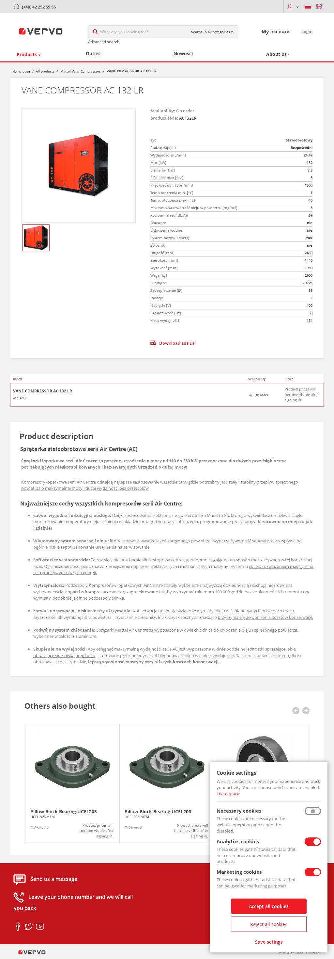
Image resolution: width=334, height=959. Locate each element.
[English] (319, 6)
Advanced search (103, 41)
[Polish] (307, 6)
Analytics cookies (238, 841)
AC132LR (19, 398)
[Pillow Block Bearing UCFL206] (167, 784)
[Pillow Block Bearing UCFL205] (72, 784)
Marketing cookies (239, 871)
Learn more (228, 793)
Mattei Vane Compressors (80, 71)
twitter (29, 927)
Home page (21, 71)
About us (276, 54)
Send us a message (53, 879)
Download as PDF (177, 343)
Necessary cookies (239, 810)
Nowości (183, 53)
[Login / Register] (292, 6)
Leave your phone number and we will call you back (73, 903)
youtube (40, 927)
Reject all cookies (268, 924)
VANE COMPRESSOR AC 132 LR (42, 391)
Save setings (269, 942)
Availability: (162, 111)
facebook (18, 927)
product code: (164, 118)
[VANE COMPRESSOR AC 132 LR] (79, 165)
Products (27, 54)
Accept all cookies (269, 906)
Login (307, 31)
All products (45, 71)
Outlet (93, 53)
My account (276, 31)
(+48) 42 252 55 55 (39, 7)
